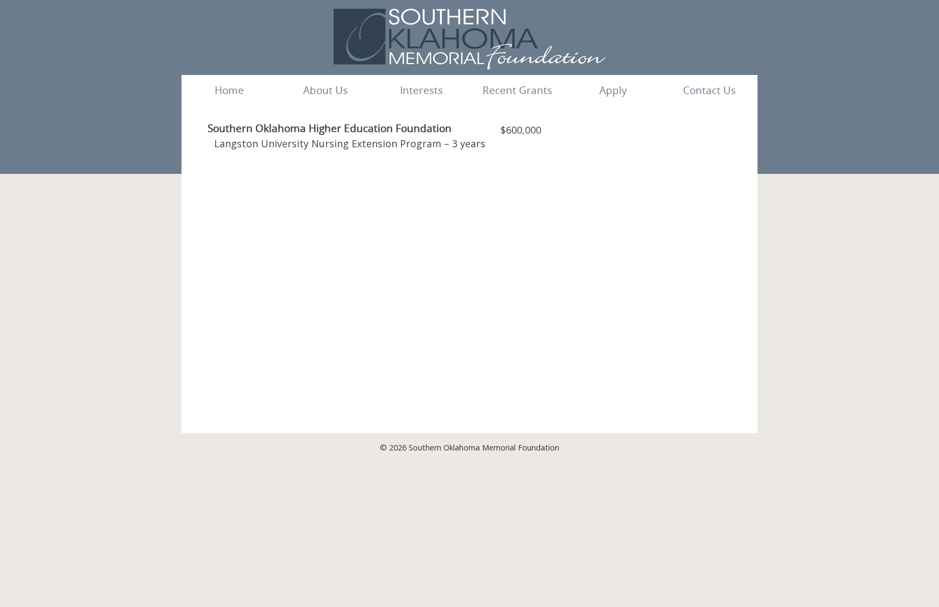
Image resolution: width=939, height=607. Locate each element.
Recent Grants (517, 90)
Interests (421, 90)
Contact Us (709, 90)
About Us (325, 90)
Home (229, 90)
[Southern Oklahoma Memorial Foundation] (469, 66)
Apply (613, 90)
